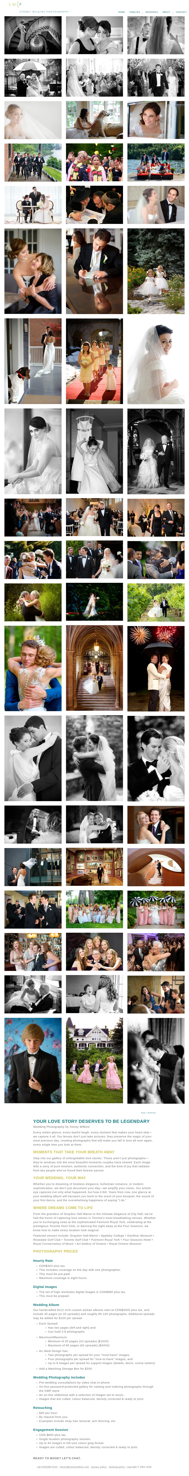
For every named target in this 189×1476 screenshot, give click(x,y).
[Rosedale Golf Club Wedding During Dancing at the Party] (156, 1061)
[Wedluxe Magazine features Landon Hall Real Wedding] (156, 668)
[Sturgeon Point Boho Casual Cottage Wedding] (33, 668)
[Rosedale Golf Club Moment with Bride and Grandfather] (33, 994)
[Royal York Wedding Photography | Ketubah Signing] (156, 205)
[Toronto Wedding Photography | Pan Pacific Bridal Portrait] (156, 361)
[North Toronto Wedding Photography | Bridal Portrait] (33, 451)
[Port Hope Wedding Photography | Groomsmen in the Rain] (33, 162)
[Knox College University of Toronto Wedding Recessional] (94, 668)
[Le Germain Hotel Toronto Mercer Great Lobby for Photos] (156, 825)
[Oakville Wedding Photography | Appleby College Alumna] (94, 559)
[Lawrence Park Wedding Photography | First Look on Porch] (33, 361)
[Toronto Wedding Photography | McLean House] (33, 35)
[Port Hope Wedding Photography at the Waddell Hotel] (33, 952)
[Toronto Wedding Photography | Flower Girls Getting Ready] (156, 271)
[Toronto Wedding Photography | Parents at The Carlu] (156, 518)
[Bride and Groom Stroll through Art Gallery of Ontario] (94, 867)
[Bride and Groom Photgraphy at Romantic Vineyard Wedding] (156, 602)
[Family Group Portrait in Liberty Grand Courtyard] (94, 952)
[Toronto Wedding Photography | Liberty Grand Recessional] (156, 78)
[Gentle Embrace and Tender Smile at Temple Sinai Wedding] (33, 758)
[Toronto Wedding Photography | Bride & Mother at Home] (94, 35)
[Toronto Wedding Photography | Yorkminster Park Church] (156, 120)
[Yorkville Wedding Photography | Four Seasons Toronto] (94, 271)
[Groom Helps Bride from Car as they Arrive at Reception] (33, 825)
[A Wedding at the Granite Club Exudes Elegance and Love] (156, 758)
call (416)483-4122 (47, 1467)
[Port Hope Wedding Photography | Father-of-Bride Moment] (156, 35)
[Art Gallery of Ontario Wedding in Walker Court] (156, 867)
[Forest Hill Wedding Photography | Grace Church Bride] (33, 78)
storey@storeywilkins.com (74, 1467)
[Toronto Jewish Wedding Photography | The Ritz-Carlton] (33, 205)
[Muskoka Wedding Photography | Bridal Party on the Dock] (156, 162)
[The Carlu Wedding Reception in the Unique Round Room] (156, 995)
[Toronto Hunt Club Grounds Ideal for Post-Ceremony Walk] (94, 602)
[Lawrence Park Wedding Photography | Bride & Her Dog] (94, 120)
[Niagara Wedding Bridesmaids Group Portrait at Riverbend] (94, 909)
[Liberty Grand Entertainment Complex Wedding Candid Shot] (94, 994)
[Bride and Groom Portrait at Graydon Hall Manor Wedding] (94, 824)
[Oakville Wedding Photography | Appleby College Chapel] (33, 271)
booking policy (117, 1467)
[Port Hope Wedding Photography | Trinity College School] (33, 517)
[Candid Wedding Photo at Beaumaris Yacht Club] (33, 560)
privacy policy (99, 1467)
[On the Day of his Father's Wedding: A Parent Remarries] (33, 1060)
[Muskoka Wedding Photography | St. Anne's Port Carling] (94, 77)
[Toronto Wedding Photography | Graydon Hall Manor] (94, 361)
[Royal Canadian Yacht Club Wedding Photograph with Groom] (33, 910)
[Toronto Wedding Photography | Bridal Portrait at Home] (33, 120)
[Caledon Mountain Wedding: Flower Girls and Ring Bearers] (94, 1060)
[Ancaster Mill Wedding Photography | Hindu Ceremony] (94, 162)
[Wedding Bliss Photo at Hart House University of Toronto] (94, 758)
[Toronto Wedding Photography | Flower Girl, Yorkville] (94, 451)
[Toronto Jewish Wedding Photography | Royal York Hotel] (94, 205)
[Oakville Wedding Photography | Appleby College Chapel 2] (156, 451)
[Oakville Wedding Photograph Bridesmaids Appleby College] (156, 910)
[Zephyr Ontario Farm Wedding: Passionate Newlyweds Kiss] (33, 602)
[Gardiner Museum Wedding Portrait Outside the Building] (33, 867)
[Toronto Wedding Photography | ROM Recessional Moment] (94, 517)
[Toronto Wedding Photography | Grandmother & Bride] (156, 952)
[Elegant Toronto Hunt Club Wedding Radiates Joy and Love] (156, 560)
